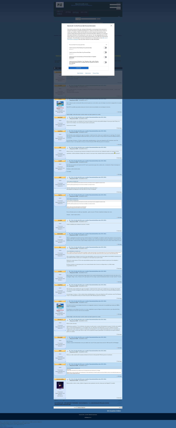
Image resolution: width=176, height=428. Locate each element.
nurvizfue (60, 271)
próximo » (119, 403)
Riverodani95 (60, 337)
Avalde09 (60, 160)
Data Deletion (80, 73)
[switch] (105, 48)
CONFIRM (78, 67)
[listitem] (88, 44)
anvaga (60, 364)
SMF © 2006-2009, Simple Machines (91, 414)
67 (69, 400)
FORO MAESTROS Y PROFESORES (71, 403)
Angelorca (60, 194)
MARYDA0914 (60, 233)
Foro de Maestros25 (59, 403)
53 (65, 400)
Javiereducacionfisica (60, 379)
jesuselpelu (60, 220)
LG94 (60, 147)
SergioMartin (60, 131)
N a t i (90, 417)
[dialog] (88, 49)
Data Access (88, 73)
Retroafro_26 (60, 319)
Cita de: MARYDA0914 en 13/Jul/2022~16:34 (73, 251)
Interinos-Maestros (83, 403)
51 (62, 400)
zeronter (60, 301)
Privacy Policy (96, 73)
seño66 (60, 177)
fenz (60, 247)
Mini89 (60, 350)
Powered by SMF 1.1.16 (82, 414)
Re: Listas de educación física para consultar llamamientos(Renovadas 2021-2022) (87, 117)
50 (60, 400)
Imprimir (119, 400)
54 (66, 400)
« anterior (120, 402)
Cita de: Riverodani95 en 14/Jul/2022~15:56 (73, 368)
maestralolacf (60, 117)
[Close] (111, 26)
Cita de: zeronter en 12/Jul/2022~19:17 (72, 181)
